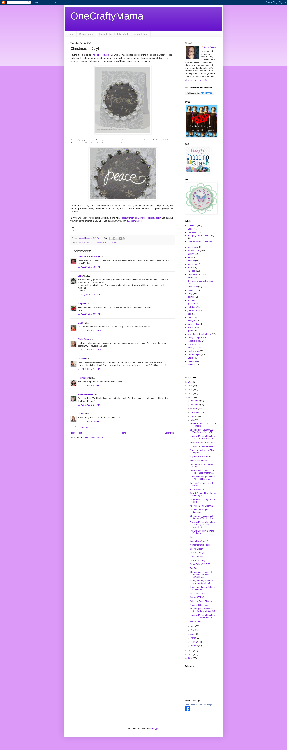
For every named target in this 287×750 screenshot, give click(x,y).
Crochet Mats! (140, 34)
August (193, 416)
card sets (192, 271)
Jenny (81, 276)
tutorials (191, 358)
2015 (190, 389)
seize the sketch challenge (199, 334)
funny (190, 293)
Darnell (81, 359)
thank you (192, 348)
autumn (191, 254)
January (194, 646)
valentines (192, 361)
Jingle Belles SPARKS (200, 564)
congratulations (194, 274)
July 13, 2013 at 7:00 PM (89, 421)
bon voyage (193, 264)
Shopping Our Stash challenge (201, 235)
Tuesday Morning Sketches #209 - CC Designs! (202, 478)
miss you (191, 321)
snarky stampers (195, 337)
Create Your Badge (204, 705)
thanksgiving (193, 351)
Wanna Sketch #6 (198, 621)
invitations (192, 307)
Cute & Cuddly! (197, 553)
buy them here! (134, 221)
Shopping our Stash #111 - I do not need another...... (202, 471)
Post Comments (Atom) (93, 437)
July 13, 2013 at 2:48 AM (89, 405)
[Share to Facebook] (120, 238)
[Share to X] (117, 238)
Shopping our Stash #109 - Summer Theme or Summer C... (202, 574)
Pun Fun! (194, 568)
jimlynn (81, 303)
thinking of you (194, 354)
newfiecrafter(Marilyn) (88, 256)
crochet (90, 242)
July (192, 420)
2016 (190, 386)
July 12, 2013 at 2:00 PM (89, 369)
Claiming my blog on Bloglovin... (199, 511)
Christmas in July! (198, 560)
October (194, 408)
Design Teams (86, 34)
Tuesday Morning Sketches (200, 241)
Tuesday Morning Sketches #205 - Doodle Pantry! (202, 616)
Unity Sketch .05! (197, 593)
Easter (190, 229)
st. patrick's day (194, 341)
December (195, 401)
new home (192, 327)
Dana (80, 323)
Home (71, 34)
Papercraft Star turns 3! (200, 456)
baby (190, 257)
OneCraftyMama (106, 16)
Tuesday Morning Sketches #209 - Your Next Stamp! (202, 437)
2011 (190, 654)
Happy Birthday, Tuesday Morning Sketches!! (201, 582)
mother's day (193, 324)
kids (189, 314)
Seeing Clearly (196, 549)
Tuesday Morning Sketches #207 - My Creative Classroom (202, 524)
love (189, 317)
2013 (190, 397)
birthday (191, 261)
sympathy (192, 344)
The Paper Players (100, 55)
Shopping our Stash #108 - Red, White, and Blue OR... (203, 610)
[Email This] (111, 238)
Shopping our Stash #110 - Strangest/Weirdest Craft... (203, 517)
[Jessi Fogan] (187, 711)
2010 (190, 658)
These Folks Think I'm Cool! (113, 34)
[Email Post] (105, 238)
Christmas (82, 242)
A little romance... (197, 489)
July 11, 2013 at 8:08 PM (89, 314)
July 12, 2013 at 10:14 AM (89, 330)
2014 (190, 393)
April (192, 634)
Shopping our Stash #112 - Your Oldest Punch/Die (202, 431)
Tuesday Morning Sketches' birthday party (140, 218)
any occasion (193, 250)
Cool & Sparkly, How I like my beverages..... (203, 494)
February (194, 642)
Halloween (192, 232)
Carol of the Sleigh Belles (201, 446)
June (192, 626)
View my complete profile (196, 80)
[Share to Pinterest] (123, 238)
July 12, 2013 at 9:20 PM (89, 385)
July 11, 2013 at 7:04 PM (89, 294)
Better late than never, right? (202, 442)
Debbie (81, 414)
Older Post (169, 433)
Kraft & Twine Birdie (199, 460)
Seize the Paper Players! (201, 601)
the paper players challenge (106, 242)
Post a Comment (82, 427)
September (195, 412)
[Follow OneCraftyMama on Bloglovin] (199, 95)
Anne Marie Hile (85, 394)
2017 (190, 382)
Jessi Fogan (210, 47)
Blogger (155, 728)
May (192, 630)
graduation (192, 300)
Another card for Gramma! (201, 506)
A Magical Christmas (199, 605)
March (193, 638)
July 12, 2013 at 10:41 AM (89, 350)
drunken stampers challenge (200, 281)
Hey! (192, 537)
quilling (191, 331)
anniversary (193, 247)
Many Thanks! (196, 556)
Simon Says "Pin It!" (199, 541)
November (195, 405)
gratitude (191, 304)
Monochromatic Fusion (200, 545)
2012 (190, 651)
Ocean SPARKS (197, 597)
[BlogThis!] (114, 238)
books (190, 267)
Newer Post (76, 433)
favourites (192, 290)
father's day (193, 287)
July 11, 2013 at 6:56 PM (89, 267)
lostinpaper (83, 378)
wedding (191, 365)
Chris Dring (83, 339)
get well (191, 297)
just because (193, 310)
